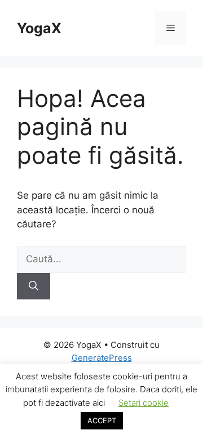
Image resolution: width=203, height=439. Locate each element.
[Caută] (33, 286)
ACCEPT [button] (101, 420)
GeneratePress (102, 357)
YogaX (39, 28)
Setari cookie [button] (143, 402)
